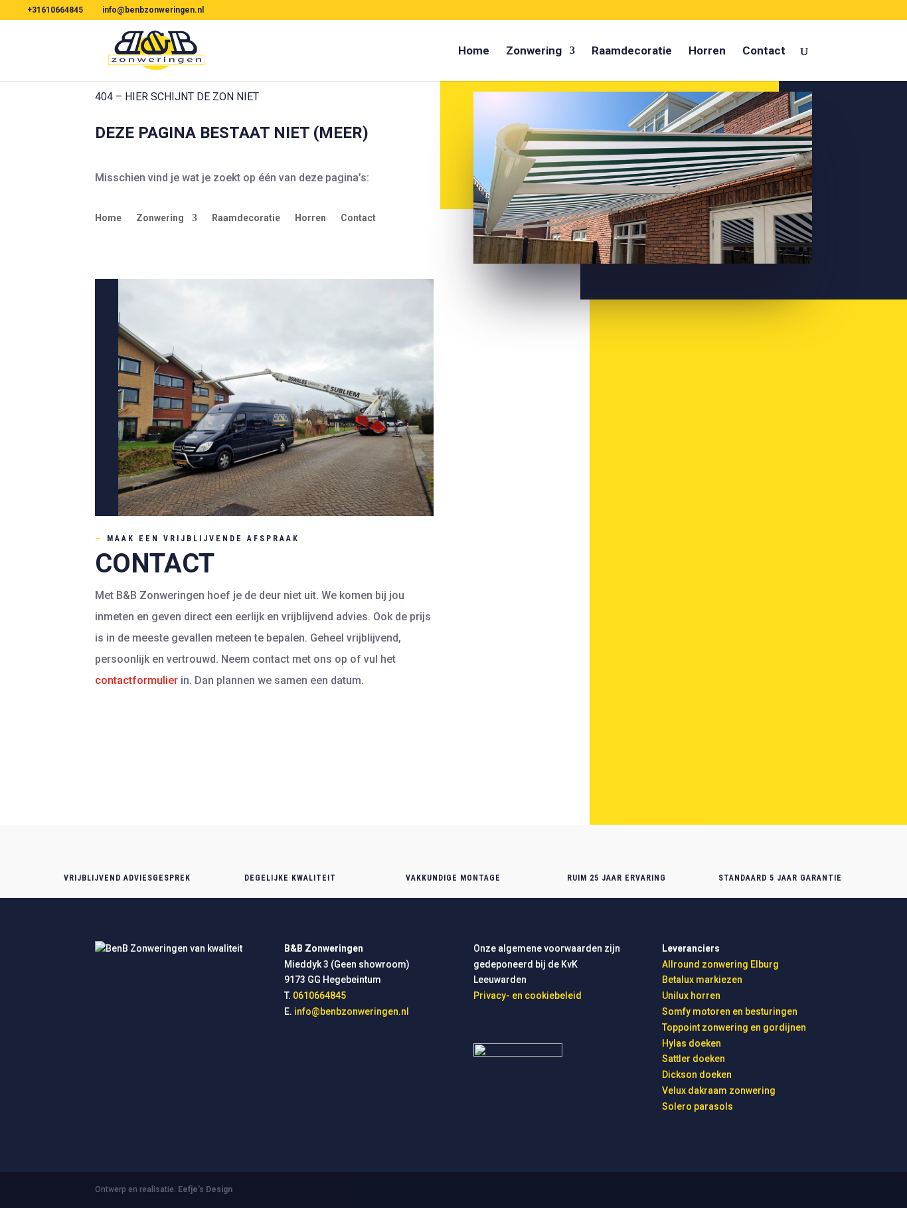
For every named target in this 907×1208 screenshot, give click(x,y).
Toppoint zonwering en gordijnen (734, 1027)
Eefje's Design (205, 1189)
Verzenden (732, 772)
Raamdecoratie (632, 51)
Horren (707, 51)
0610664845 (135, 742)
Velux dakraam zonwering (719, 1090)
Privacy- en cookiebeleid (527, 995)
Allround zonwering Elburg (720, 964)
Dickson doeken (697, 1074)
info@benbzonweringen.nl (170, 721)
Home (473, 51)
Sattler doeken (693, 1058)
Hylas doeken (691, 1043)
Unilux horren (691, 995)
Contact (763, 51)
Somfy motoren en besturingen (729, 1011)
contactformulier (136, 680)
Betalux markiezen (702, 979)
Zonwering (534, 51)
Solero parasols (697, 1106)
